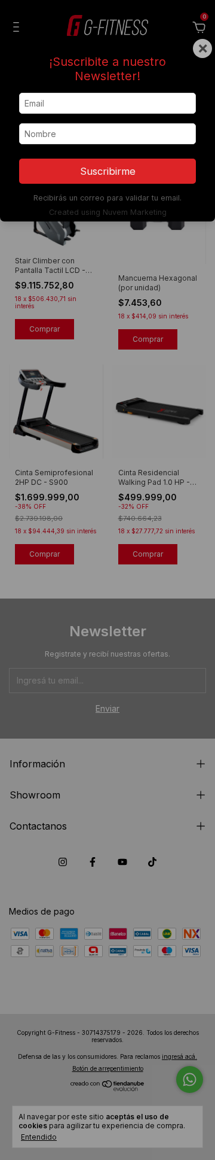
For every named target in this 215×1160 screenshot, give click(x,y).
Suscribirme (108, 171)
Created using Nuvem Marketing (108, 212)
